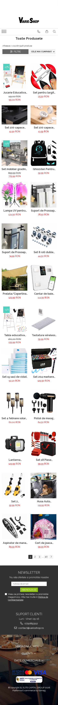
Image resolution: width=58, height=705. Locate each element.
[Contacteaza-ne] (38, 31)
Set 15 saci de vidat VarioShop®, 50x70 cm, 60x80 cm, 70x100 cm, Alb (14, 376)
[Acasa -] (29, 20)
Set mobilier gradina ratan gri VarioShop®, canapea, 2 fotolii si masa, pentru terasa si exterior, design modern (14, 169)
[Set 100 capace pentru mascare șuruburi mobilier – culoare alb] (43, 115)
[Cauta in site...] (54, 31)
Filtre (17, 51)
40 (46, 556)
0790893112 (31, 623)
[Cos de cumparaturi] (46, 31)
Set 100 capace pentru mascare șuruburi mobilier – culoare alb (43, 127)
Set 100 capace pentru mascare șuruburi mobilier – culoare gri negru (14, 127)
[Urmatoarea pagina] (51, 557)
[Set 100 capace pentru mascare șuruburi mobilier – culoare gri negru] (14, 115)
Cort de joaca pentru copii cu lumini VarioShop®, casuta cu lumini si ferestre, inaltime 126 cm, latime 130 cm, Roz (43, 542)
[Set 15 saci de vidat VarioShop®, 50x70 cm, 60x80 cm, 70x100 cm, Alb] (14, 361)
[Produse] (4, 32)
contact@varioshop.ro (31, 628)
